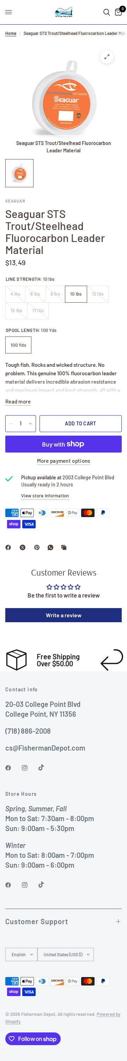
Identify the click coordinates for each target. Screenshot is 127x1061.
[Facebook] (9, 547)
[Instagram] (29, 768)
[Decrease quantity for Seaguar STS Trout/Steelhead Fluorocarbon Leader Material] (11, 424)
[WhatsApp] (52, 547)
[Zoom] (107, 56)
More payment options (63, 461)
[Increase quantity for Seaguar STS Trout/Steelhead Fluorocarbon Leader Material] (30, 424)
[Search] (107, 12)
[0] (117, 12)
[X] (24, 547)
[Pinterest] (38, 547)
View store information (45, 495)
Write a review (63, 615)
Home (10, 33)
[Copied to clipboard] (65, 547)
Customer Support (36, 921)
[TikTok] (46, 767)
